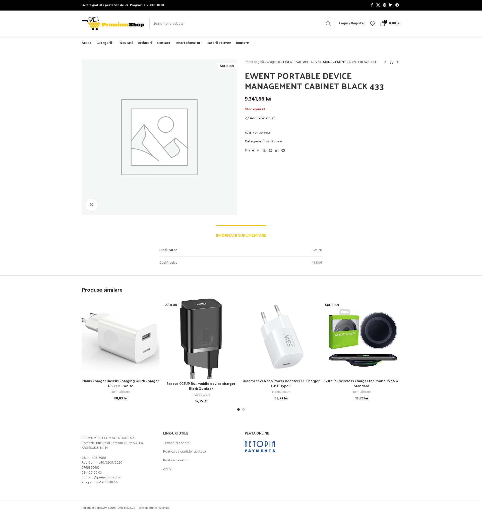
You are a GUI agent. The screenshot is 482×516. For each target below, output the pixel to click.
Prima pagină (254, 62)
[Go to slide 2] (243, 409)
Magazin (273, 62)
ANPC (167, 469)
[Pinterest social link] (384, 5)
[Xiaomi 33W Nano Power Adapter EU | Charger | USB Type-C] (281, 337)
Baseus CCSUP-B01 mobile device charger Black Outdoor (200, 386)
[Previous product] (385, 62)
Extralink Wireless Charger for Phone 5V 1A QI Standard (361, 383)
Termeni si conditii (176, 443)
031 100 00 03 (92, 473)
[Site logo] (113, 24)
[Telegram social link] (397, 5)
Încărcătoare (272, 141)
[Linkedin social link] (391, 5)
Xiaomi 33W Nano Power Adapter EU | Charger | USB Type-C (281, 383)
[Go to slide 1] (238, 409)
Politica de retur (175, 460)
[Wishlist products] (373, 24)
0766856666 (90, 468)
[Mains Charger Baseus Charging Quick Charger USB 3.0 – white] (120, 337)
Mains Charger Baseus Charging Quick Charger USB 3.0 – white (120, 383)
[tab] (241, 232)
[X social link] (378, 5)
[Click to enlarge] (91, 205)
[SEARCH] (328, 23)
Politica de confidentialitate (184, 451)
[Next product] (397, 62)
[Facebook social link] (372, 5)
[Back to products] (391, 62)
